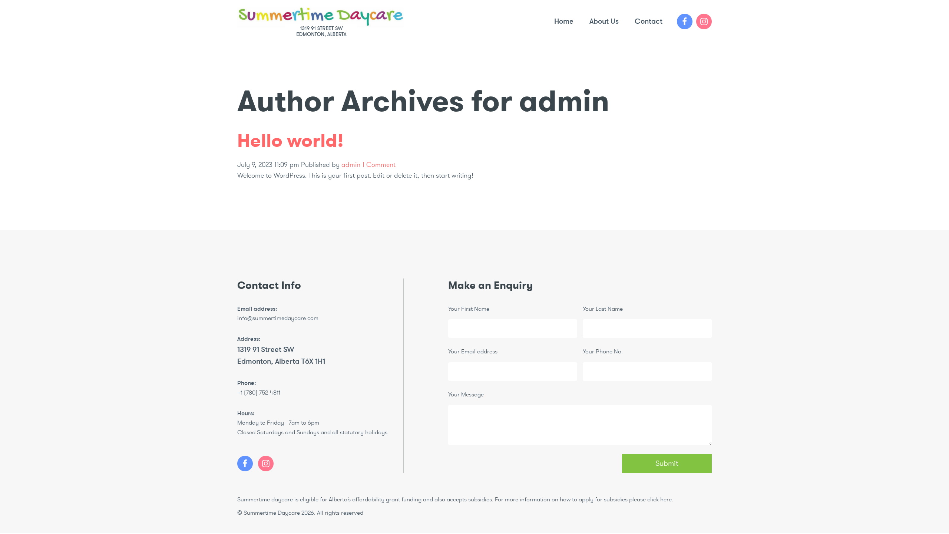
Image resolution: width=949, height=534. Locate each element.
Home (563, 21)
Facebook (684, 21)
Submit (666, 463)
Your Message (466, 394)
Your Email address (472, 351)
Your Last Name (603, 309)
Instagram (704, 21)
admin (350, 164)
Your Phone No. (603, 351)
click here (659, 499)
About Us (604, 21)
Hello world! (290, 140)
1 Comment (379, 164)
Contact (648, 21)
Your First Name (468, 309)
